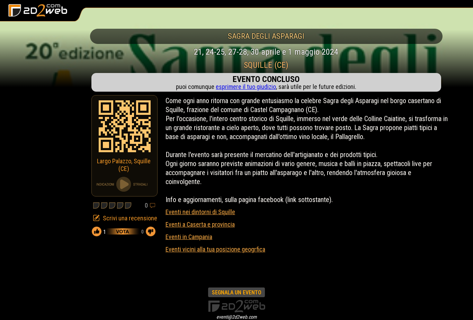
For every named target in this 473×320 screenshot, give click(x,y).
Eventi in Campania (189, 236)
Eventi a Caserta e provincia (200, 224)
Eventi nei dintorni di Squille (200, 212)
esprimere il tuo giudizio (246, 86)
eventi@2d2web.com (236, 317)
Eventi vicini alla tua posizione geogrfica (215, 249)
